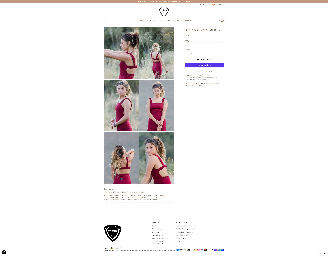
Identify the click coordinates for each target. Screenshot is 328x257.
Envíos (178, 241)
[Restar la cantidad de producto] (186, 53)
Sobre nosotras (158, 229)
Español (207, 4)
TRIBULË (188, 32)
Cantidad (188, 50)
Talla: (188, 41)
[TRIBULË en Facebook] (200, 5)
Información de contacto (186, 226)
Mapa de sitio (157, 235)
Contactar (156, 232)
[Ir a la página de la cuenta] (219, 21)
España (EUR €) (218, 4)
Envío (203, 83)
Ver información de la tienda (196, 79)
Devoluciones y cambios (185, 229)
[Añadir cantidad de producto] (191, 53)
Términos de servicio (184, 235)
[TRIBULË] (164, 12)
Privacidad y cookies (184, 232)
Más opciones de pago (204, 71)
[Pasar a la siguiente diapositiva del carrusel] (222, 214)
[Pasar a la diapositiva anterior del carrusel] (218, 214)
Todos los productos (160, 238)
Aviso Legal (180, 238)
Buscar (154, 226)
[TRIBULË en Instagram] (203, 5)
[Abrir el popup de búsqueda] (105, 21)
